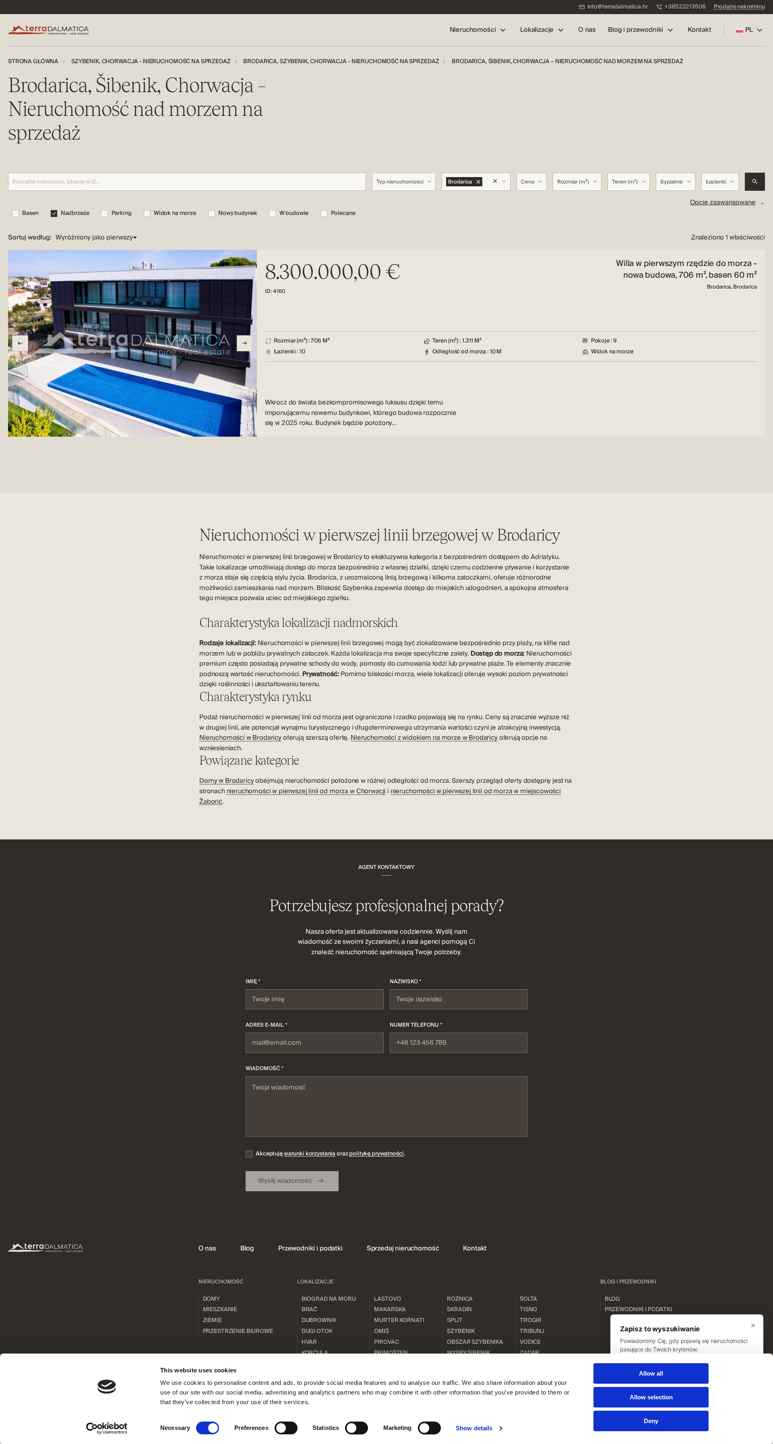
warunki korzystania (309, 1153)
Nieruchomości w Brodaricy (240, 737)
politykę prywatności (376, 1153)
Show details (474, 1428)
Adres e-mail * (266, 1025)
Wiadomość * (264, 1068)
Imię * (253, 981)
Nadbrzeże (75, 213)
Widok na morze (175, 213)
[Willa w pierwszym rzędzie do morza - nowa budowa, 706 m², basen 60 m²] (386, 343)
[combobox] (404, 182)
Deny (651, 1420)
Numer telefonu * (416, 1025)
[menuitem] (613, 7)
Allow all (651, 1373)
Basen (30, 213)
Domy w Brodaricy (226, 781)
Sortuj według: (30, 237)
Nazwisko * (405, 981)
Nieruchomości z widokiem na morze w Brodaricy (424, 737)
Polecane (343, 213)
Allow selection (651, 1397)
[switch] (286, 1427)
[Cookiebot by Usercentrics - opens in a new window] (107, 1428)
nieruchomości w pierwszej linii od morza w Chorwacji (306, 791)
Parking (121, 213)
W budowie (293, 213)
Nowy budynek (237, 213)
